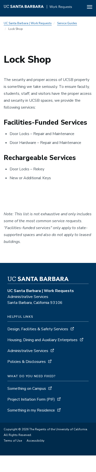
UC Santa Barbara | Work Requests (28, 23)
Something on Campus (26, 388)
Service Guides (67, 23)
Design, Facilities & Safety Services (37, 329)
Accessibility (35, 441)
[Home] (38, 7)
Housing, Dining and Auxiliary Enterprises (42, 340)
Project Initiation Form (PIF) (31, 399)
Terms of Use (13, 441)
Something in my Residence (31, 410)
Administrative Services (27, 351)
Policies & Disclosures (26, 361)
